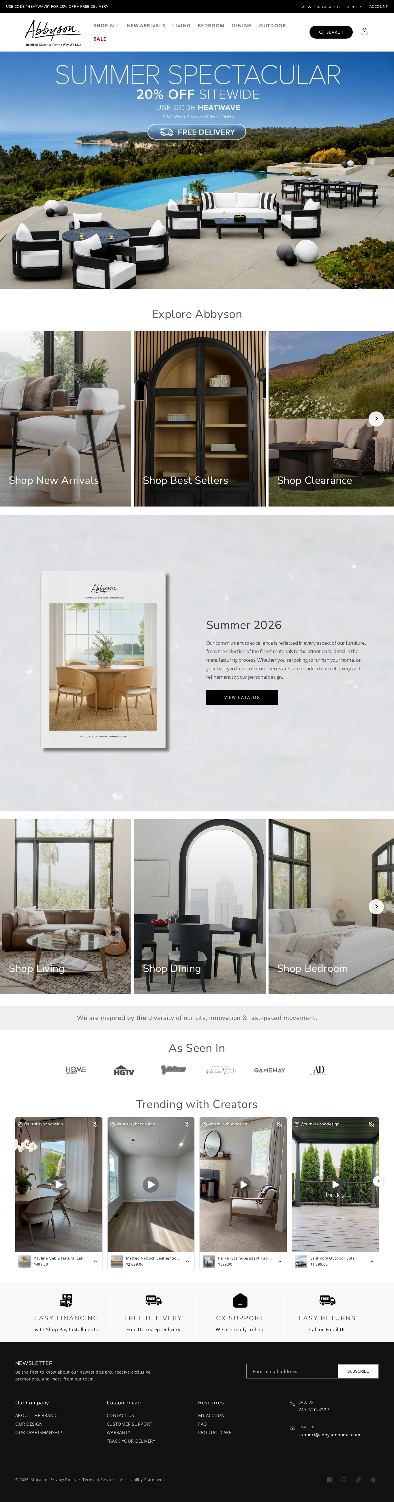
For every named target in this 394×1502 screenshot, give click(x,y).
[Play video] (59, 1185)
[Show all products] (95, 1262)
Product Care (215, 1432)
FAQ (202, 1424)
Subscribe (358, 1371)
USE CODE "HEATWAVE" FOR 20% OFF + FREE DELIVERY (57, 6)
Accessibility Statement (142, 1479)
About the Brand (36, 1415)
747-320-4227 (314, 1409)
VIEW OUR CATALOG (320, 7)
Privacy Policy (63, 1479)
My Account (212, 1415)
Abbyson (39, 1479)
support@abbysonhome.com (330, 1434)
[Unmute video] (95, 1124)
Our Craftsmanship (38, 1432)
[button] (364, 32)
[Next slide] (376, 418)
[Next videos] (378, 1181)
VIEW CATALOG (242, 697)
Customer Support (129, 1424)
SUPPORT (354, 7)
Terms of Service (98, 1479)
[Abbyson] (53, 32)
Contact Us (120, 1415)
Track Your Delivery (131, 1441)
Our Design (29, 1424)
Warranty (118, 1432)
